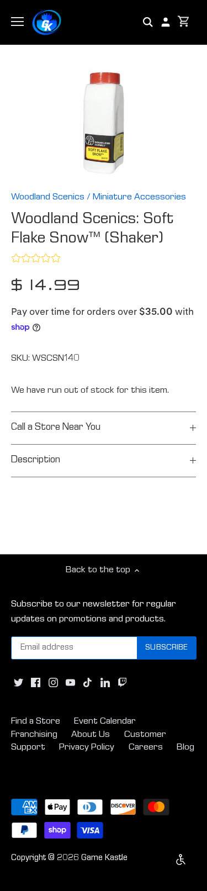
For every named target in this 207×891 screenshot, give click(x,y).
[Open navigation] (17, 21)
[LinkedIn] (105, 682)
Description (35, 460)
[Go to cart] (184, 22)
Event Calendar (105, 721)
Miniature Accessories (139, 197)
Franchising (34, 735)
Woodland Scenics (47, 197)
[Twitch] (122, 682)
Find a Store (35, 721)
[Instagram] (53, 682)
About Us (90, 735)
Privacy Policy (86, 747)
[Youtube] (70, 682)
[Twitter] (18, 682)
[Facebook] (35, 682)
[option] (103, 122)
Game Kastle (104, 858)
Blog (185, 747)
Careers (146, 747)
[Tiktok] (87, 682)
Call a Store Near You (55, 428)
